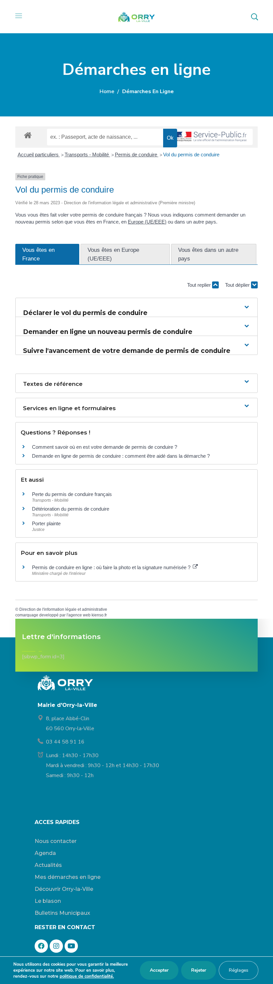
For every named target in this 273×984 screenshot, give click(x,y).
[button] (254, 16)
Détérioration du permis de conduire (70, 509)
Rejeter (198, 970)
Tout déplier (238, 285)
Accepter (159, 970)
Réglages (238, 970)
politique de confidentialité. (87, 976)
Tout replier (199, 285)
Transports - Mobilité (87, 154)
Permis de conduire (136, 154)
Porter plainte (46, 523)
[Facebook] (41, 946)
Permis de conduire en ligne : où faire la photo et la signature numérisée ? (112, 567)
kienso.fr (99, 615)
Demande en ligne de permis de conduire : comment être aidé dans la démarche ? (121, 456)
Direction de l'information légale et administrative (63, 609)
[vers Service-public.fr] (211, 137)
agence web (79, 615)
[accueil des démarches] (27, 135)
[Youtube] (71, 946)
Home (107, 91)
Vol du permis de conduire (191, 154)
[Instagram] (56, 946)
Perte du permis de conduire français (72, 494)
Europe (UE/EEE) (147, 222)
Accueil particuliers (39, 154)
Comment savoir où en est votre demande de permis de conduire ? (104, 447)
